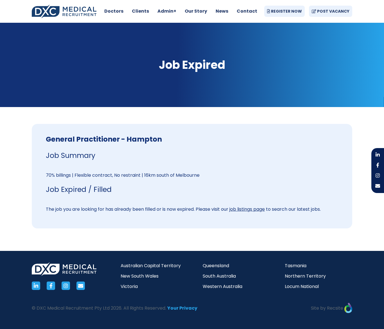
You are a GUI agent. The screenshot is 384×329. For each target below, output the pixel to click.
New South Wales (140, 276)
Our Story (196, 11)
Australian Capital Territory (151, 265)
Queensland (216, 265)
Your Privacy (182, 308)
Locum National (302, 286)
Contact (247, 11)
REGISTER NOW (286, 11)
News (222, 11)
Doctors (113, 11)
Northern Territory (305, 276)
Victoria (129, 286)
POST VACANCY (332, 11)
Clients (140, 11)
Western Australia (222, 286)
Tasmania (295, 265)
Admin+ (166, 11)
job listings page (247, 209)
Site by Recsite (327, 308)
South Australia (219, 276)
